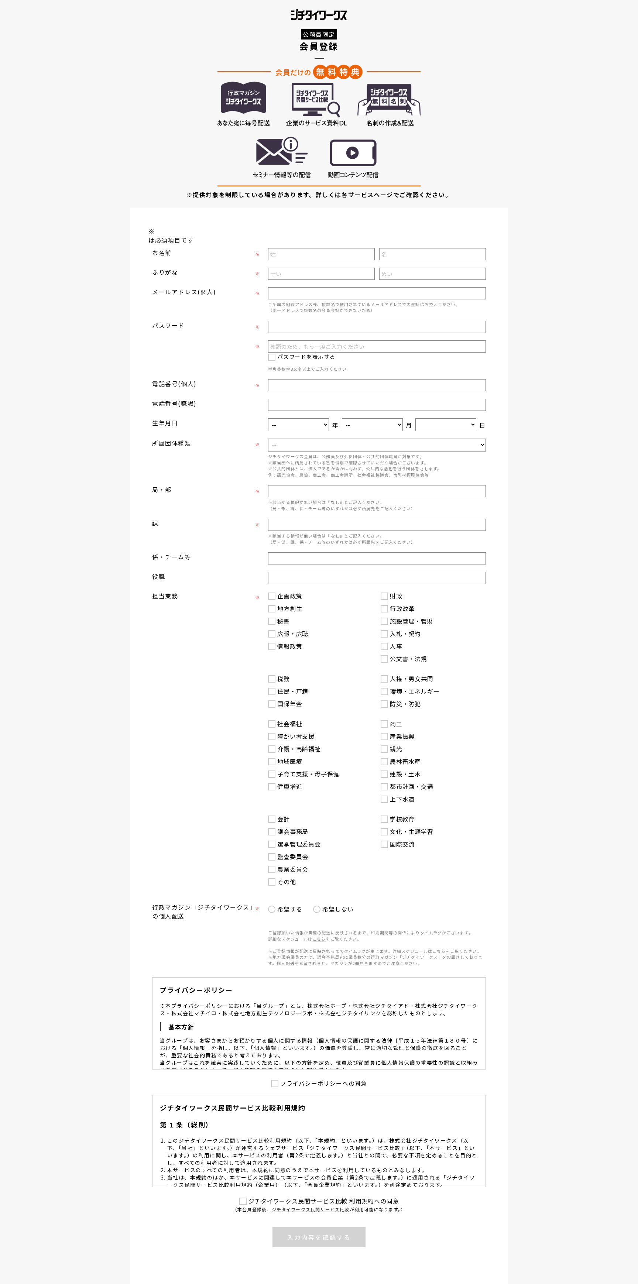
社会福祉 (289, 723)
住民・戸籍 (292, 691)
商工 (396, 723)
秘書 (283, 621)
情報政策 (289, 646)
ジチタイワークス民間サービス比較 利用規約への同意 (323, 1201)
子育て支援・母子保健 (308, 773)
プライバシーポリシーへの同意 (323, 1083)
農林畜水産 (405, 761)
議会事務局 (292, 831)
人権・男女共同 (411, 678)
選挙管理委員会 (299, 844)
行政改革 (402, 608)
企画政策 (289, 595)
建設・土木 (405, 773)
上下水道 (402, 798)
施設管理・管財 (411, 621)
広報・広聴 (292, 633)
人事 (396, 646)
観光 (396, 748)
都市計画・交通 (411, 786)
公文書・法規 (408, 658)
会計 (283, 818)
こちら (319, 939)
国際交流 (402, 844)
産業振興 (402, 736)
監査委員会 (292, 856)
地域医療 (289, 761)
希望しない (337, 908)
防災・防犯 (405, 703)
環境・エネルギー (414, 691)
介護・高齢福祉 (299, 748)
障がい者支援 (296, 736)
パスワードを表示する (306, 356)
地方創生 (289, 608)
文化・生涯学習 (411, 831)
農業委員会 (292, 869)
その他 (286, 881)
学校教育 (402, 818)
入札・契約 (405, 633)
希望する (289, 908)
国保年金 (289, 703)
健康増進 (289, 786)
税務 (283, 678)
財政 (396, 595)
